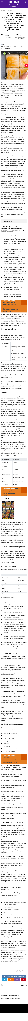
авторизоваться (13, 999)
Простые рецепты (14, 3)
